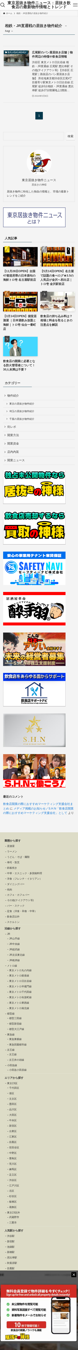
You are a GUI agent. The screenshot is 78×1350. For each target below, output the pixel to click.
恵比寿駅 (12, 1257)
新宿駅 (11, 1241)
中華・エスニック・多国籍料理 (24, 873)
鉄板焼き (12, 867)
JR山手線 (14, 938)
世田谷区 (14, 1147)
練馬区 (13, 1169)
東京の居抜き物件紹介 (21, 403)
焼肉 (9, 889)
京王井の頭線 (16, 1059)
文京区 (13, 1098)
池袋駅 (11, 1246)
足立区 (13, 1174)
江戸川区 (14, 1185)
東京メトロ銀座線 (19, 975)
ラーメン (12, 851)
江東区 (13, 1136)
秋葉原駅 (12, 1263)
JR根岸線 (14, 960)
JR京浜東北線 (17, 954)
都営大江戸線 (16, 1029)
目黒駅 (11, 1268)
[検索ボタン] (2, 5)
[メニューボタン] (75, 5)
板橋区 (13, 1201)
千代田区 (14, 1087)
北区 (11, 1190)
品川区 (13, 1109)
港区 (11, 1093)
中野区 (13, 1152)
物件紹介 (13, 395)
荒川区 (13, 1163)
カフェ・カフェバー (18, 894)
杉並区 (13, 1196)
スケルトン (13, 922)
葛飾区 (13, 1207)
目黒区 (13, 1142)
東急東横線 (15, 1039)
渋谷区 (13, 1180)
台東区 (13, 1131)
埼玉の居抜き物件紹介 (21, 411)
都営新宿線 (15, 1023)
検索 (70, 136)
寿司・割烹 (13, 862)
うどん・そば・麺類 (18, 857)
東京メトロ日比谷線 (20, 981)
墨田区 (13, 1104)
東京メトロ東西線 (19, 1002)
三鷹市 (13, 1222)
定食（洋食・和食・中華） (22, 911)
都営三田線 (15, 1018)
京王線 (13, 1054)
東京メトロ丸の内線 (20, 970)
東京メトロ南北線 (19, 1008)
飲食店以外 (13, 916)
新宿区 (13, 1125)
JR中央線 (14, 944)
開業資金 (13, 443)
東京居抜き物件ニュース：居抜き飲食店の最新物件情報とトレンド (39, 5)
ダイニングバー (16, 884)
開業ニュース (16, 460)
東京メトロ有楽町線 (20, 997)
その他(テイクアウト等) (20, 900)
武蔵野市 (14, 1217)
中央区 (13, 1120)
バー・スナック (16, 905)
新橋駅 (11, 1252)
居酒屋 (11, 846)
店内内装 (13, 451)
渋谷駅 (11, 1236)
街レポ (11, 426)
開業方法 (13, 435)
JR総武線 (14, 949)
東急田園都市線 (18, 1044)
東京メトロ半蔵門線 (20, 986)
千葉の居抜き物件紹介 (21, 419)
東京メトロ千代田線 (20, 991)
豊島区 (13, 1158)
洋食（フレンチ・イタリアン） (24, 878)
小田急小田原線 (18, 1069)
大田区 (13, 1114)
